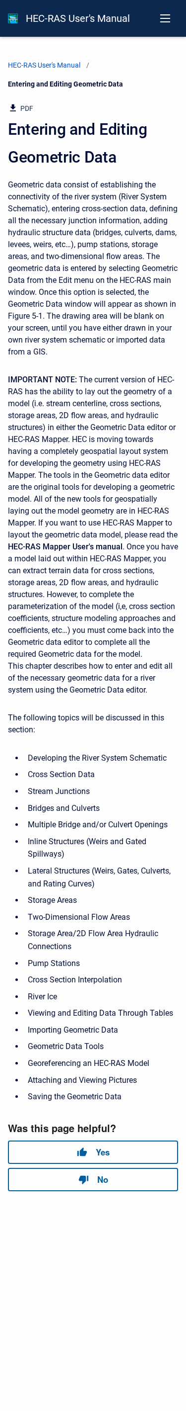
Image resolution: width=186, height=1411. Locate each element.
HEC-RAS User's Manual (78, 18)
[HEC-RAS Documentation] (13, 18)
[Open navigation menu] (165, 18)
